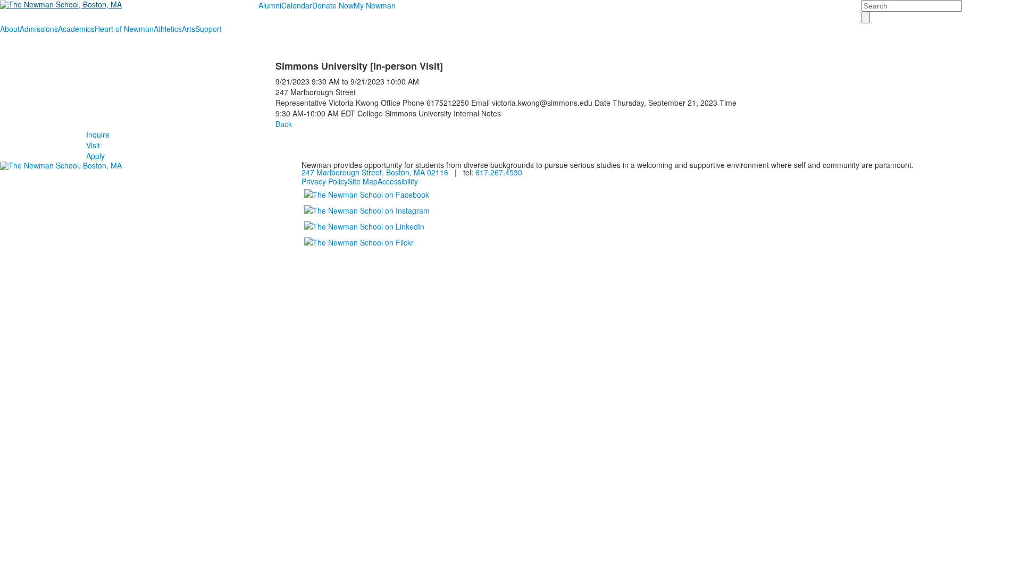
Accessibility (398, 181)
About (10, 28)
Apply (95, 155)
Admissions (39, 28)
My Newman (375, 5)
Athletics (168, 28)
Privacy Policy (325, 181)
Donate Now (333, 5)
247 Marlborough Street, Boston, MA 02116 (375, 172)
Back (283, 124)
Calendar (296, 5)
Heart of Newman (124, 28)
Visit (93, 145)
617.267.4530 (498, 172)
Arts (188, 28)
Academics (76, 28)
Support (208, 28)
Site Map (363, 181)
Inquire (98, 134)
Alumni (269, 5)
